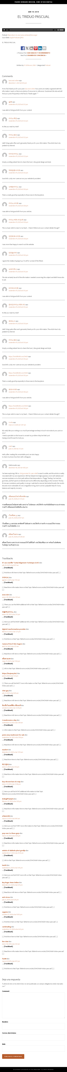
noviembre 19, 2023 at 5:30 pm (18, 255)
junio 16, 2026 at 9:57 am (16, 517)
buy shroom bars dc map (11, 781)
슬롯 (10, 102)
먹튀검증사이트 (14, 170)
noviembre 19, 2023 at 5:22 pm (18, 121)
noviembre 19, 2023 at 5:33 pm (18, 323)
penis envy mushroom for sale (13, 735)
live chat (5, 941)
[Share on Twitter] (27, 48)
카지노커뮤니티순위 (16, 219)
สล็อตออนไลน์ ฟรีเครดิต (17, 496)
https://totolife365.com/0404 (18, 406)
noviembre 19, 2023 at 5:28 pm (18, 205)
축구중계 (5, 764)
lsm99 (4, 865)
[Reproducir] (4, 30)
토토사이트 (13, 389)
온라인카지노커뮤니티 (17, 304)
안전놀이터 (13, 252)
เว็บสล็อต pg (13, 515)
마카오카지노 (13, 153)
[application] (33, 30)
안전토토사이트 (14, 236)
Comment (5, 991)
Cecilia (11, 422)
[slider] (61, 29)
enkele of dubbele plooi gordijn (13, 850)
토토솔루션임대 (8, 799)
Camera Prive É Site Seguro (12, 644)
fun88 (4, 958)
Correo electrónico (9, 1033)
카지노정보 (13, 135)
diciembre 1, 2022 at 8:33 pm (18, 83)
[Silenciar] (58, 30)
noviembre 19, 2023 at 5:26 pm (18, 189)
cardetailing (6, 926)
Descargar (33, 35)
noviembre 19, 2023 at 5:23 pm (18, 156)
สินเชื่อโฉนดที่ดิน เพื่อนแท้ (11, 705)
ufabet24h (6, 816)
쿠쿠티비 (5, 577)
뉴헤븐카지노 (13, 186)
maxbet (5, 749)
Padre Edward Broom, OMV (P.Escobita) (33, 2)
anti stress (6, 897)
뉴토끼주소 (13, 269)
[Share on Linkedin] (40, 48)
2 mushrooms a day (9, 720)
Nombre (5, 1022)
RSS (22, 37)
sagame (5, 912)
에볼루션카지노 (8, 612)
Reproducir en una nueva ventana (18, 35)
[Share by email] (44, 48)
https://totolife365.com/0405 (18, 356)
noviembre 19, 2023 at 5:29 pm (18, 222)
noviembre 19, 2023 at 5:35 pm (18, 359)
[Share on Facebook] (23, 48)
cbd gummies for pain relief (29, 473)
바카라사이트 (13, 288)
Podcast (47, 65)
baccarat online (14, 80)
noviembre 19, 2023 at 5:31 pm (18, 271)
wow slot (5, 594)
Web (3, 1044)
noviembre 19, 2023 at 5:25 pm (18, 172)
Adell (10, 446)
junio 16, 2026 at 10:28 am (17, 536)
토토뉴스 (12, 321)
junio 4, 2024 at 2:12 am (16, 448)
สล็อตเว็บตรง (13, 534)
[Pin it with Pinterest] (36, 48)
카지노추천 (13, 118)
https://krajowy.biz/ (9, 673)
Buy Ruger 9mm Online (10, 882)
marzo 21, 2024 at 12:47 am (17, 425)
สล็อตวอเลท (6, 658)
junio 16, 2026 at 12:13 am (16, 499)
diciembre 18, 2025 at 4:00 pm (18, 467)
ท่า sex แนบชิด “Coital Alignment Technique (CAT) (20, 562)
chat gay (5, 690)
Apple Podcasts (15, 37)
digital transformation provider (14, 629)
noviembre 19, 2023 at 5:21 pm (18, 104)
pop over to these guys (10, 833)
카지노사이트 (13, 203)
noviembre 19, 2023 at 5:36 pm (18, 392)
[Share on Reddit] (31, 48)
